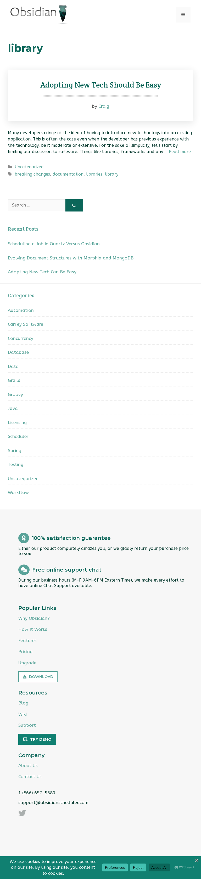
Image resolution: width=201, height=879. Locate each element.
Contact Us (30, 776)
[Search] (74, 205)
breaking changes (32, 174)
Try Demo (41, 739)
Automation (21, 310)
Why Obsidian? (34, 618)
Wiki (22, 714)
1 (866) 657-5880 (36, 792)
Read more (180, 151)
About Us (28, 765)
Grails (14, 380)
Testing (15, 464)
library (111, 174)
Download (41, 676)
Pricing (25, 651)
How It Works (32, 629)
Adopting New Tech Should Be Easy (100, 85)
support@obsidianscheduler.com (53, 802)
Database (18, 352)
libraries (94, 174)
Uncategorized (29, 166)
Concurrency (20, 338)
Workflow (18, 492)
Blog (23, 703)
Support (27, 725)
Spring (14, 450)
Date (13, 366)
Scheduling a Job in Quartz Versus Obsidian (54, 243)
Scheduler (18, 436)
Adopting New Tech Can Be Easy (42, 271)
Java (13, 408)
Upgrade (27, 662)
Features (27, 640)
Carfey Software (25, 324)
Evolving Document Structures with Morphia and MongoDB (70, 258)
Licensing (17, 422)
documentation (68, 174)
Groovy (15, 394)
